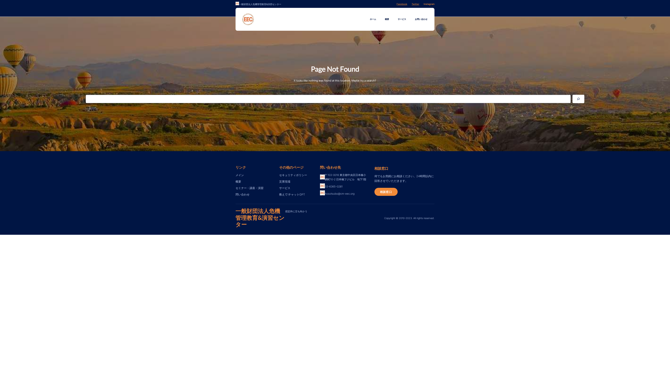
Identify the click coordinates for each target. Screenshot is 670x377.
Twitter (415, 4)
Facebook (402, 4)
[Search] (578, 99)
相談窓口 (386, 191)
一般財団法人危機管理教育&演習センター (260, 217)
